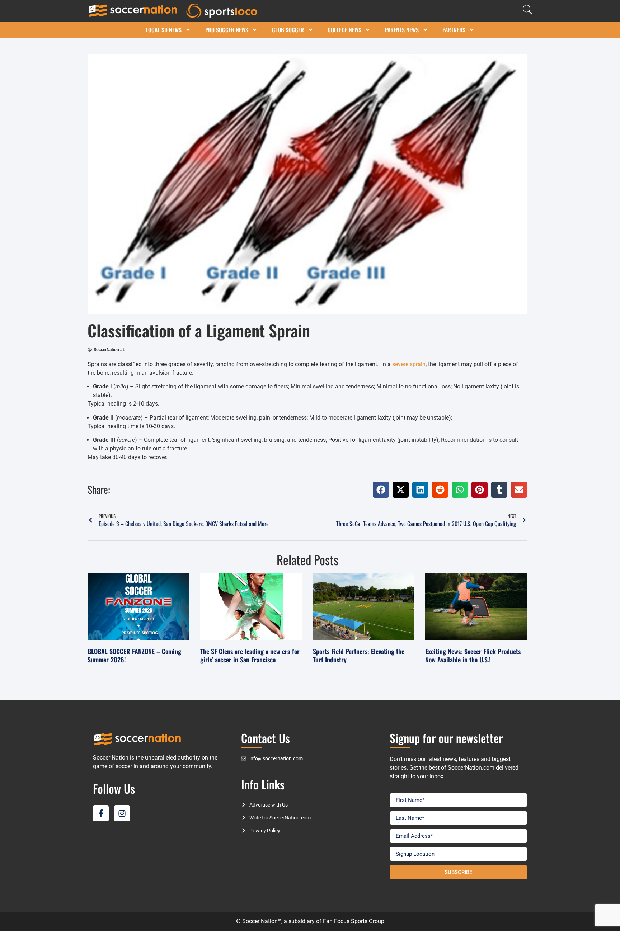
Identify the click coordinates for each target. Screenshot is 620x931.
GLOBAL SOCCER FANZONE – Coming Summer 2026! (134, 655)
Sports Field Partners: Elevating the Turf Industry (358, 655)
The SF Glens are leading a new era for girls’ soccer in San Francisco (250, 655)
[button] (381, 490)
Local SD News (164, 29)
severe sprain (409, 364)
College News (344, 29)
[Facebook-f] (101, 813)
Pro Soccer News (226, 29)
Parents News (402, 29)
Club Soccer (288, 29)
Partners (453, 29)
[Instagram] (122, 813)
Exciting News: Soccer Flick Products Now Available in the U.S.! (473, 655)
